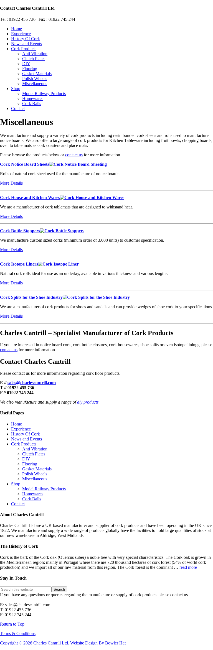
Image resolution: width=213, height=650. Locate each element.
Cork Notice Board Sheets (24, 164)
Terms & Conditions (18, 633)
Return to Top (12, 624)
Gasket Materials (37, 469)
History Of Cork (25, 434)
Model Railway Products (44, 488)
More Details (11, 183)
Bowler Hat (115, 643)
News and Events (26, 439)
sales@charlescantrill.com (31, 382)
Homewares (32, 493)
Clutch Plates (33, 454)
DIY (26, 459)
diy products (87, 402)
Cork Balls (31, 498)
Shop (15, 483)
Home (16, 424)
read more (188, 567)
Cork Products (23, 444)
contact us (74, 154)
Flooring (29, 464)
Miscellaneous (34, 478)
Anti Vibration (34, 449)
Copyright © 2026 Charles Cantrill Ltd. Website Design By (52, 643)
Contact (18, 503)
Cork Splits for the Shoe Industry (31, 297)
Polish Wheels (34, 473)
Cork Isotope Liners (19, 264)
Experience (21, 429)
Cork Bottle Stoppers (20, 230)
